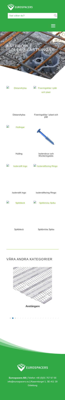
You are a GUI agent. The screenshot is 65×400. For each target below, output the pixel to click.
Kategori (17, 46)
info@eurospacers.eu (18, 381)
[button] (12, 318)
